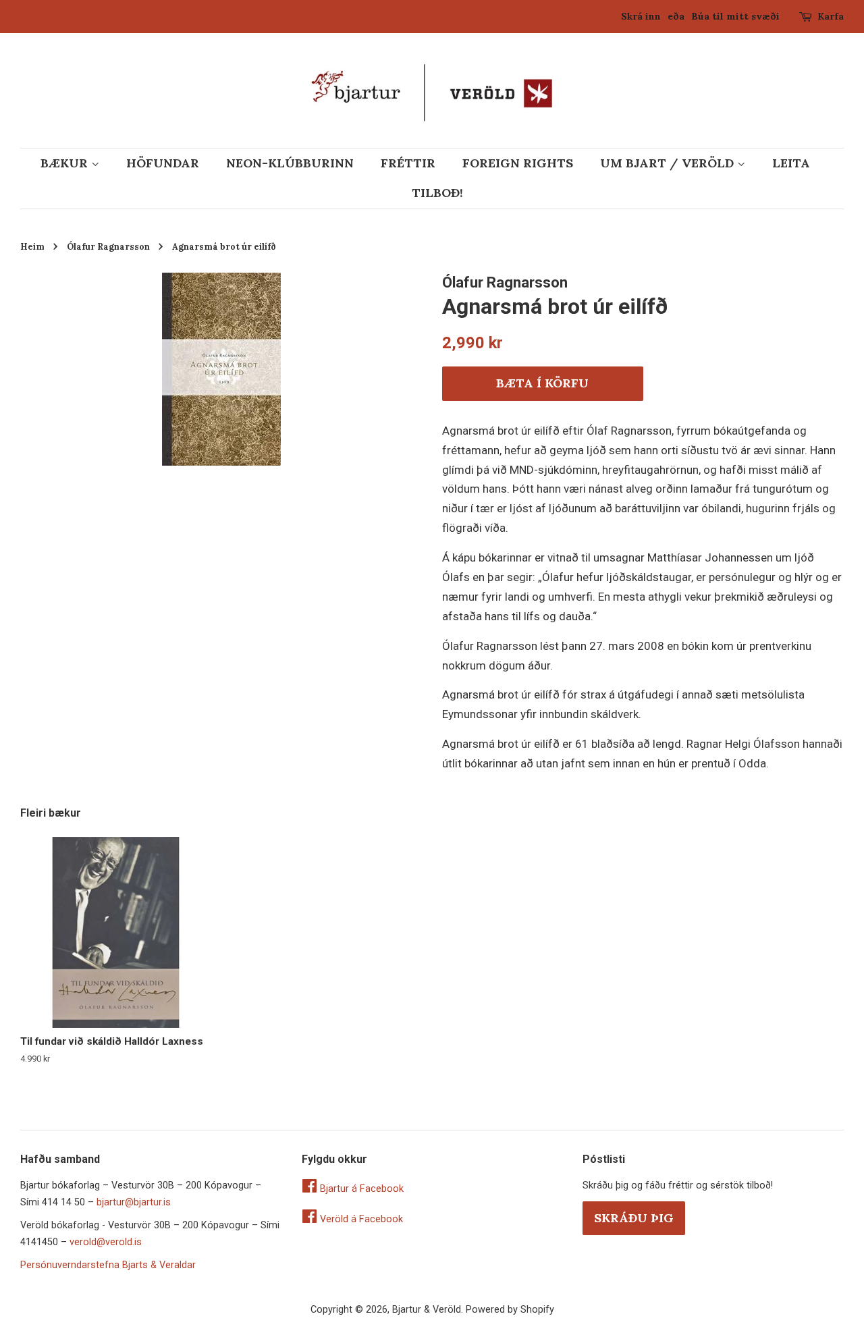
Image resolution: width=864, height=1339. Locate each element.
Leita (791, 163)
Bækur (65, 163)
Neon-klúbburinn (290, 163)
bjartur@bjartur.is (134, 1202)
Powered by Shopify (510, 1309)
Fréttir (408, 163)
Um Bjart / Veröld (668, 163)
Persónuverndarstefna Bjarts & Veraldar (108, 1265)
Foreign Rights (517, 163)
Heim (32, 246)
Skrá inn (641, 16)
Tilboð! (437, 192)
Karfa (830, 16)
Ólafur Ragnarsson (108, 246)
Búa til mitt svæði (735, 16)
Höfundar (162, 163)
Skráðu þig (634, 1218)
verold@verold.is (106, 1242)
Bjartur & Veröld (426, 1309)
